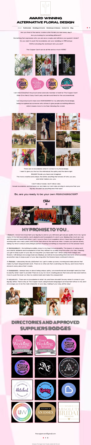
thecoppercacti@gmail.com (45, 434)
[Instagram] (47, 438)
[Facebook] (89, 27)
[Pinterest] (87, 27)
